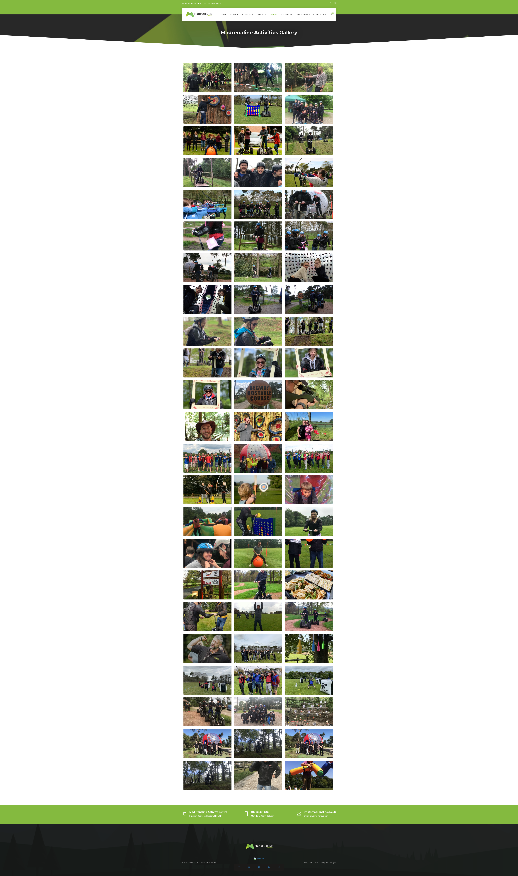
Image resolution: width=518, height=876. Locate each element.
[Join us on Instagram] (335, 3)
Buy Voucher (287, 14)
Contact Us (319, 14)
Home (223, 14)
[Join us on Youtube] (259, 867)
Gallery (273, 14)
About (233, 14)
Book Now (302, 14)
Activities (247, 14)
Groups (261, 14)
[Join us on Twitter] (269, 867)
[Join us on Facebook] (330, 3)
